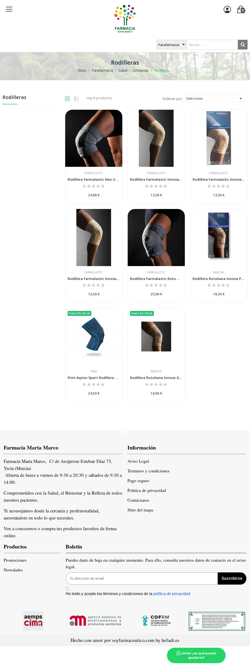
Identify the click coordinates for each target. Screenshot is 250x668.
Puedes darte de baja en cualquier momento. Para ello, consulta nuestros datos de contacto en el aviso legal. (156, 563)
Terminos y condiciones (148, 471)
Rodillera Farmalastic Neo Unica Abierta (94, 179)
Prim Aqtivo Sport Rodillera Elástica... (94, 377)
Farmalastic (93, 173)
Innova (218, 272)
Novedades (13, 570)
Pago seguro (138, 480)
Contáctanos (138, 500)
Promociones (15, 560)
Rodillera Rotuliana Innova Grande (156, 377)
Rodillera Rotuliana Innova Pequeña (219, 278)
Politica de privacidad (146, 490)
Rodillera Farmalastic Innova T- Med (94, 278)
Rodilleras (14, 97)
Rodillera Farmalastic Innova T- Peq (156, 179)
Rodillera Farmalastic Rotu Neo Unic (156, 278)
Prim (93, 371)
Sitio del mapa (140, 510)
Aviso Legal (138, 461)
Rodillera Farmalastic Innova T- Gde (219, 179)
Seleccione (215, 98)
